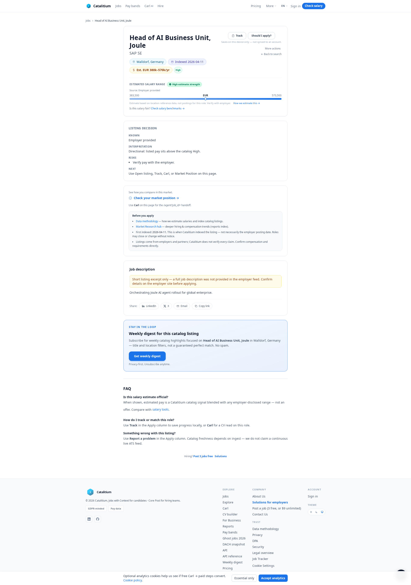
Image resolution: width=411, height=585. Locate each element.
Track (239, 35)
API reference (232, 556)
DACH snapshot (234, 544)
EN (283, 6)
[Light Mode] (311, 512)
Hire (161, 6)
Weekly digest (233, 562)
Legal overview (263, 553)
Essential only (244, 578)
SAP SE (136, 53)
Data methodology (147, 221)
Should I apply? (261, 35)
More (270, 6)
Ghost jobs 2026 (234, 538)
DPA (255, 541)
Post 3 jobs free (203, 456)
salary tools (160, 409)
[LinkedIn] (89, 519)
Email (184, 306)
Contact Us (260, 514)
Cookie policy (132, 580)
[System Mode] (322, 512)
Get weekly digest (147, 356)
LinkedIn (151, 306)
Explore (228, 502)
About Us (258, 496)
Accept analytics (273, 578)
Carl (148, 6)
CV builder (230, 514)
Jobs (118, 6)
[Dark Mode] (316, 512)
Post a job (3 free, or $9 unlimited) (276, 508)
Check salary (313, 6)
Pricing (256, 6)
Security (258, 547)
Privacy (257, 535)
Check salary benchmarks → (168, 108)
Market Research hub (148, 226)
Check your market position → (156, 198)
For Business (232, 520)
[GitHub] (97, 519)
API (225, 550)
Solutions (221, 456)
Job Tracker (260, 559)
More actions (273, 48)
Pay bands (132, 6)
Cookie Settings (263, 566)
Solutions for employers (270, 502)
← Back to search (271, 54)
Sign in (296, 6)
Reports (228, 526)
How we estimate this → (246, 103)
